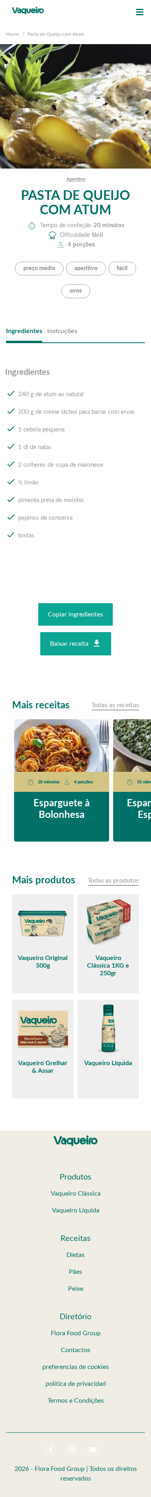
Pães (75, 1272)
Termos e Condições (76, 1400)
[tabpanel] (75, 461)
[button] (139, 12)
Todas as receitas (115, 705)
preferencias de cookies (75, 1367)
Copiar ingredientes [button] (75, 614)
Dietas (75, 1255)
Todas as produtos (113, 880)
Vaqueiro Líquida (75, 1210)
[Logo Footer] (76, 1137)
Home (12, 34)
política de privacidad (76, 1384)
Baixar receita (69, 644)
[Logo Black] (28, 8)
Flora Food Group (76, 1333)
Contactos (75, 1350)
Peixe (75, 1288)
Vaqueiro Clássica (76, 1193)
